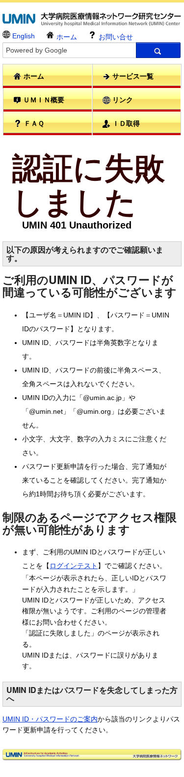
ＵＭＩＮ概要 (42, 100)
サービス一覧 (132, 76)
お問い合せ (115, 37)
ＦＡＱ (33, 123)
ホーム (65, 37)
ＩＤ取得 (125, 123)
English (22, 36)
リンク (121, 100)
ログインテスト (74, 566)
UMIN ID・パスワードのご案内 (50, 719)
